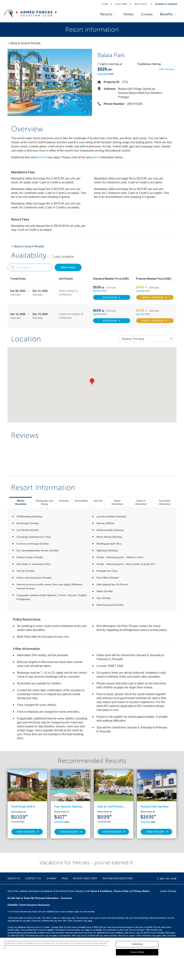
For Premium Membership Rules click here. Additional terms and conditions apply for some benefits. (51, 912)
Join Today (121, 4)
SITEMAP (51, 878)
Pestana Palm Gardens (155, 806)
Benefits (166, 14)
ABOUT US (14, 878)
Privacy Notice (142, 891)
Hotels (128, 14)
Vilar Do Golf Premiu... (111, 806)
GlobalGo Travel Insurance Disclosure (29, 905)
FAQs (65, 878)
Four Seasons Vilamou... (69, 806)
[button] (13, 82)
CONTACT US (33, 878)
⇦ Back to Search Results (24, 43)
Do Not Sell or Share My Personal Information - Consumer (40, 898)
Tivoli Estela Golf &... (24, 806)
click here (129, 933)
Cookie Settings (137, 944)
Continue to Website (137, 952)
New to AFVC (141, 4)
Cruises (147, 14)
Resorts (106, 14)
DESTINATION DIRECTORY (118, 878)
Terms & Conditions (101, 891)
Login (105, 4)
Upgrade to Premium (166, 4)
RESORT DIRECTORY (85, 878)
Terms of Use (121, 891)
